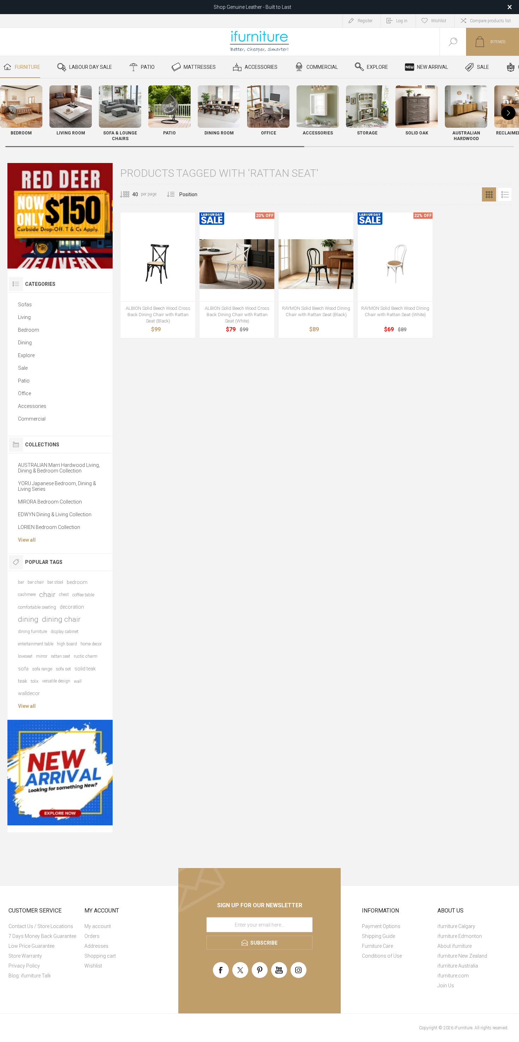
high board (67, 644)
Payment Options (381, 926)
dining (28, 619)
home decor (91, 644)
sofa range (42, 668)
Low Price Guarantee (31, 946)
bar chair (36, 582)
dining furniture (32, 631)
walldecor (29, 693)
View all (27, 540)
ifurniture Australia (457, 966)
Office (24, 393)
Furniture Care (377, 946)
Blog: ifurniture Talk (29, 975)
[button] (508, 113)
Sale (23, 368)
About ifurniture (454, 946)
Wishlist (93, 966)
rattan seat (60, 656)
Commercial (32, 419)
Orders (92, 936)
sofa (23, 668)
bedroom (77, 582)
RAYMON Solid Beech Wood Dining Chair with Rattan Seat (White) (395, 311)
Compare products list (490, 20)
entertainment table (35, 644)
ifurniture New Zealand (462, 956)
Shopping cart (100, 956)
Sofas (25, 304)
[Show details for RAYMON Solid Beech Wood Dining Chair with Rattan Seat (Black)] (316, 264)
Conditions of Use (382, 956)
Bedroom (28, 330)
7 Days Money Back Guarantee (42, 936)
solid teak (85, 668)
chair (47, 594)
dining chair (61, 619)
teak (22, 681)
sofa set (63, 668)
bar (21, 582)
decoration (72, 607)
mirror (41, 656)
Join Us (445, 985)
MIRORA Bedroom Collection (50, 502)
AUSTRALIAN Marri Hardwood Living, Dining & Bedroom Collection (59, 468)
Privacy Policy (24, 966)
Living (24, 317)
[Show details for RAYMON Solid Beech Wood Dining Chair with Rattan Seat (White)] (395, 264)
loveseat (25, 656)
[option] (60, 216)
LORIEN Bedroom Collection (49, 527)
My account (97, 926)
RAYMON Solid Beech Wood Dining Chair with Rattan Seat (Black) (316, 311)
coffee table (83, 594)
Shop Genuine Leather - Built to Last (252, 7)
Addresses (96, 946)
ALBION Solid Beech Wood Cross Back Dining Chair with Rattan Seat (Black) (158, 315)
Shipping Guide (378, 936)
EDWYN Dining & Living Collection (54, 514)
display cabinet (64, 631)
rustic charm (85, 656)
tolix (34, 681)
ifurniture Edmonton (459, 936)
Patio (24, 381)
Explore (26, 355)
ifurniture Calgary (456, 926)
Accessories (32, 406)
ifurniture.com (453, 975)
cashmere (27, 594)
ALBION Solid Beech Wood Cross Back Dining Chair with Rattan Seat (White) (237, 315)
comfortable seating (37, 607)
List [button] (505, 194)
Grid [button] (489, 194)
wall (78, 681)
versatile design (56, 681)
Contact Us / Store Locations (40, 926)
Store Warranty (25, 956)
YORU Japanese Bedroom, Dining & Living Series (57, 486)
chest (64, 594)
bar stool (55, 582)
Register (365, 20)
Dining (25, 342)
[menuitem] (45, 926)
